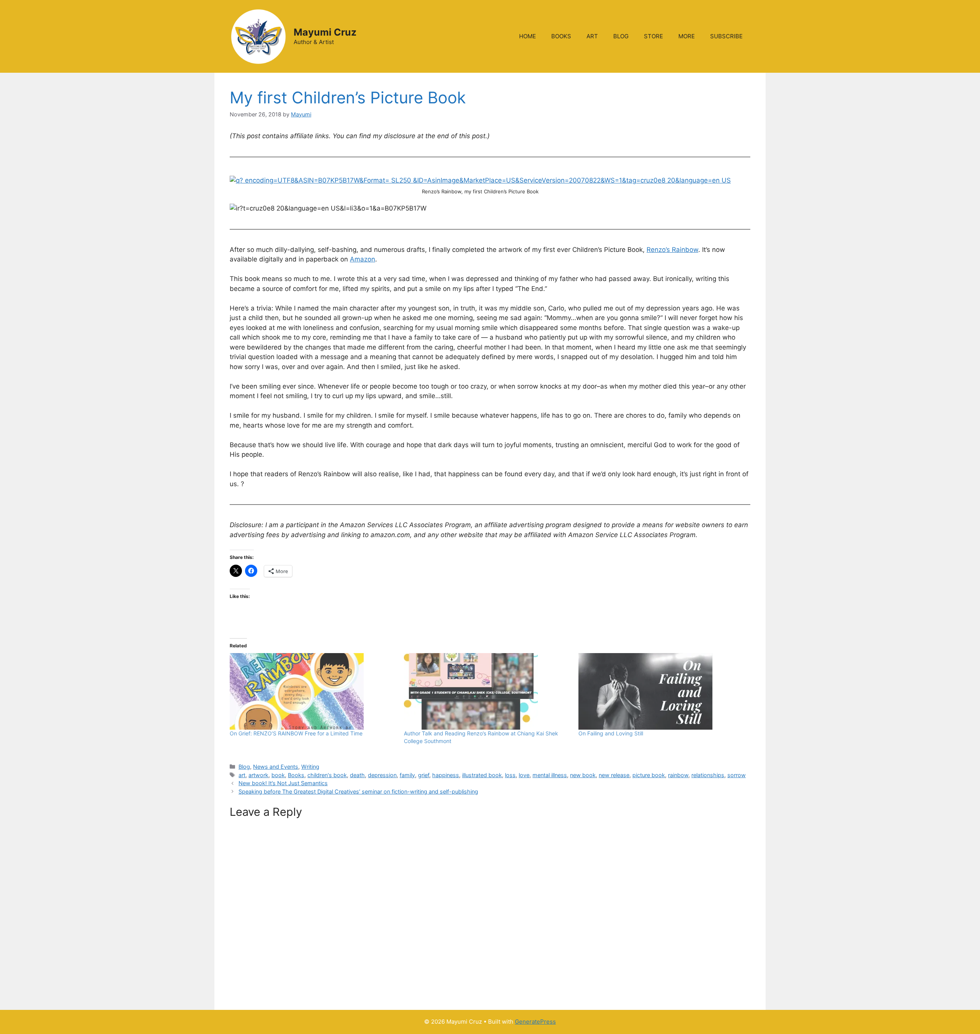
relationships (707, 775)
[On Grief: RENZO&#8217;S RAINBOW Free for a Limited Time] (313, 691)
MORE (686, 36)
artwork (258, 775)
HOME (527, 36)
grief (423, 775)
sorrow (736, 775)
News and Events (275, 766)
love (524, 775)
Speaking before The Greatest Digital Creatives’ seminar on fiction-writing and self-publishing (358, 791)
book (278, 775)
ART (592, 36)
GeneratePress (535, 1021)
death (357, 775)
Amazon (362, 259)
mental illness (549, 775)
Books (296, 775)
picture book (648, 775)
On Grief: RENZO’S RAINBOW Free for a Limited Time (296, 733)
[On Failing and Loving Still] (661, 691)
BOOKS (561, 36)
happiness (445, 775)
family (407, 775)
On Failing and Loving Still (610, 733)
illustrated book (482, 775)
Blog (244, 766)
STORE (653, 36)
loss (510, 775)
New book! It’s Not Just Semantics (283, 783)
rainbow (678, 775)
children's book (327, 775)
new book (583, 775)
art (241, 775)
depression (382, 775)
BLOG (621, 36)
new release (614, 775)
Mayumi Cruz (325, 32)
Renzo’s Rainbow (672, 249)
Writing (310, 766)
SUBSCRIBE (726, 36)
